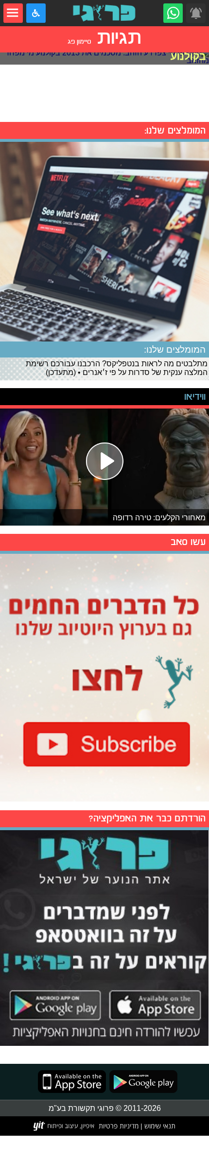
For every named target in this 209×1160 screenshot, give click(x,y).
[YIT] (64, 1126)
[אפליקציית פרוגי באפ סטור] (72, 1081)
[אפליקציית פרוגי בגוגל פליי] (141, 1081)
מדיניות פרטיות (119, 1125)
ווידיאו (195, 397)
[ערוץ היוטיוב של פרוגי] (104, 676)
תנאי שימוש (158, 1125)
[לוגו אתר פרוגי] (104, 13)
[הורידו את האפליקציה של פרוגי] (104, 936)
